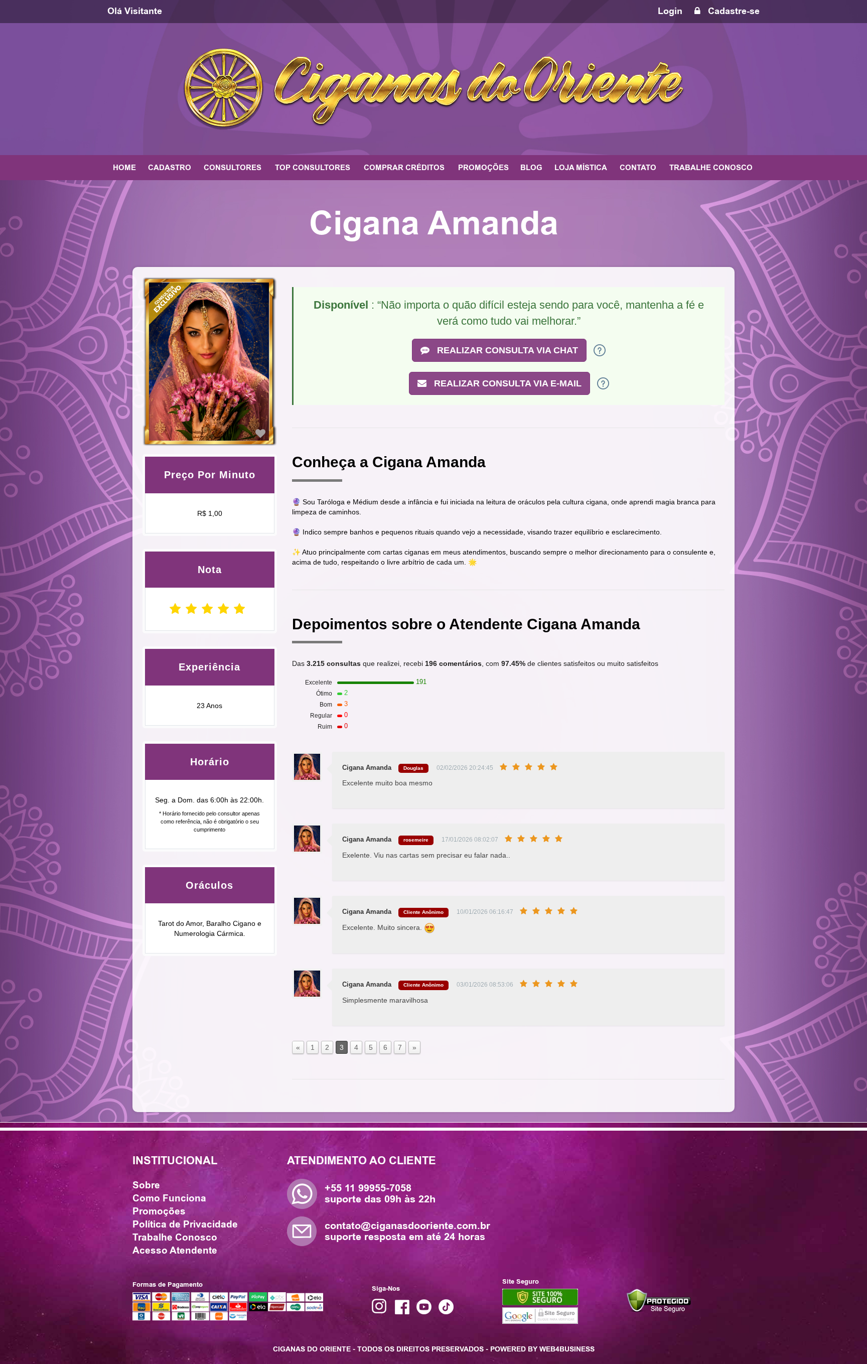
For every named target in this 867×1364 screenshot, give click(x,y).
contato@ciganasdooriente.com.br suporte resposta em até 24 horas (407, 1231)
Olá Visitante (134, 11)
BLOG (531, 167)
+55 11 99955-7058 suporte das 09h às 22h (380, 1193)
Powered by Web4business (542, 1349)
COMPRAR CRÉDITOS (404, 167)
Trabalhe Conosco (174, 1237)
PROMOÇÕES (483, 167)
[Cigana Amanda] (260, 434)
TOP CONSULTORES (312, 167)
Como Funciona (169, 1198)
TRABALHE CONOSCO (711, 167)
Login (670, 11)
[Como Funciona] (600, 350)
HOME (124, 167)
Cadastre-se (732, 11)
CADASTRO (169, 167)
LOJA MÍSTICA (580, 167)
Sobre (146, 1185)
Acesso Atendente (174, 1250)
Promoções (159, 1211)
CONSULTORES (232, 167)
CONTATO (638, 167)
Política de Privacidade (185, 1224)
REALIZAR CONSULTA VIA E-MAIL (506, 383)
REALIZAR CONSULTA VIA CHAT (506, 350)
